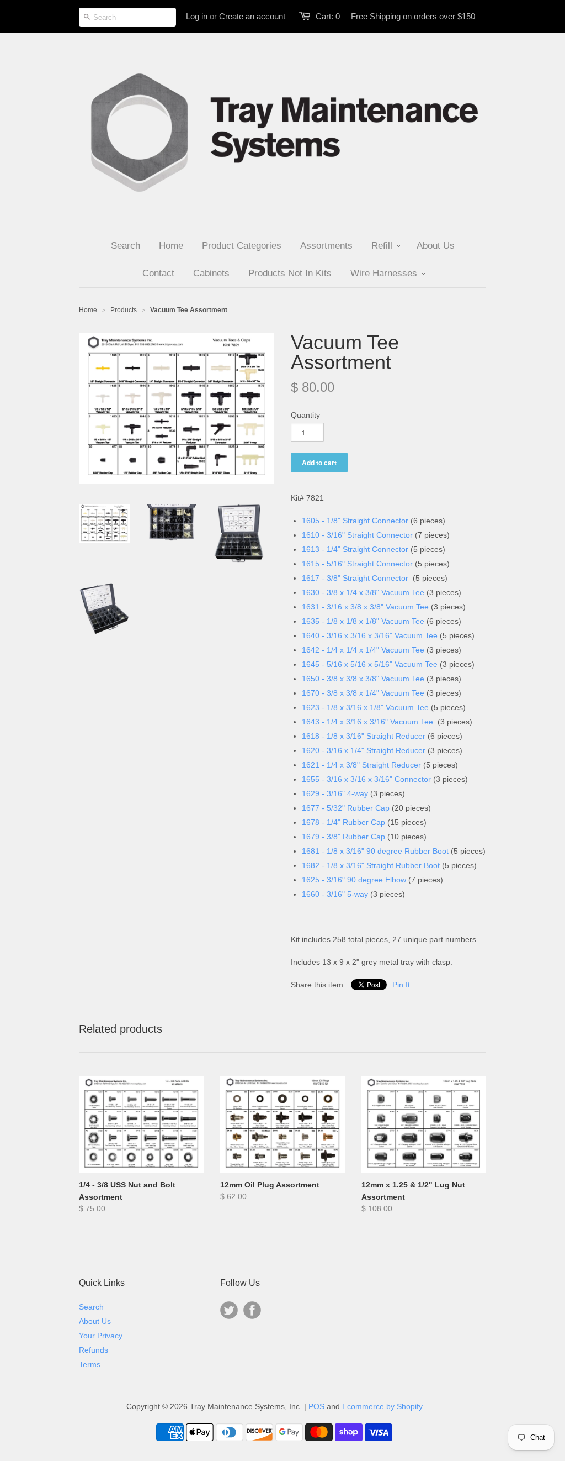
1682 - (314, 865)
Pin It (401, 984)
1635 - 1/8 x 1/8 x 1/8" (341, 621)
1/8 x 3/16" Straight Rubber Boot (383, 865)
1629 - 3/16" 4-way (335, 793)
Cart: (328, 16)
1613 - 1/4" (322, 549)
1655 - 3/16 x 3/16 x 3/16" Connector (366, 779)
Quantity (305, 415)
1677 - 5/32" (324, 807)
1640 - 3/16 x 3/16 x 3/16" (348, 635)
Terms (89, 1364)
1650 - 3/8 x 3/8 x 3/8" (341, 678)
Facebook (252, 1310)
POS (316, 1406)
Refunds (93, 1350)
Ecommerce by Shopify (382, 1406)
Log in (196, 16)
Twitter (229, 1310)
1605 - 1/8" (322, 520)
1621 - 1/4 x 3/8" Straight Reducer (361, 764)
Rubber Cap (368, 807)
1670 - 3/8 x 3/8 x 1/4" (341, 693)
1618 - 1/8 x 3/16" (334, 736)
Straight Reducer (395, 736)
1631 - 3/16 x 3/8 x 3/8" (344, 606)
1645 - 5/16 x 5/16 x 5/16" (348, 664)
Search (91, 1306)
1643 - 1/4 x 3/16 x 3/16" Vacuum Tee (367, 721)
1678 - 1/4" (322, 822)
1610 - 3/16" (324, 534)
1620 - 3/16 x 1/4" (334, 750)
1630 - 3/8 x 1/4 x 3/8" (341, 592)
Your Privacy (100, 1335)
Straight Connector (375, 520)
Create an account (252, 16)
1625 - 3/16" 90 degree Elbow (354, 879)
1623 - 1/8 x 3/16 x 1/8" (344, 707)
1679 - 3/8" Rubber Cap (343, 836)
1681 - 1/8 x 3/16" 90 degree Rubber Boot (375, 851)
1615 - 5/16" (324, 563)
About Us (95, 1321)
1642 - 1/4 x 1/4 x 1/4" (341, 649)
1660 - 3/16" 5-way (335, 894)
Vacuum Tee (402, 592)
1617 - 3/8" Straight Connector (355, 578)
